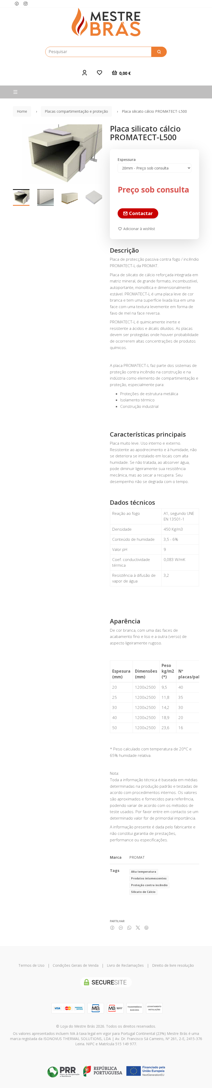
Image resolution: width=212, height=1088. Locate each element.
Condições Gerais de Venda (76, 965)
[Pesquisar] (159, 52)
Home (22, 111)
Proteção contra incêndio (149, 885)
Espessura (127, 159)
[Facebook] (17, 3)
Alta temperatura (143, 871)
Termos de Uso (31, 965)
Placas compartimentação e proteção (76, 111)
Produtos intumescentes (148, 878)
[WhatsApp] (129, 927)
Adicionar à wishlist (138, 228)
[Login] (84, 72)
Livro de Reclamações (125, 965)
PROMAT (137, 857)
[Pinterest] (146, 927)
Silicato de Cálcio (143, 892)
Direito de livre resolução (173, 965)
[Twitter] (137, 927)
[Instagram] (25, 3)
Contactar (140, 213)
